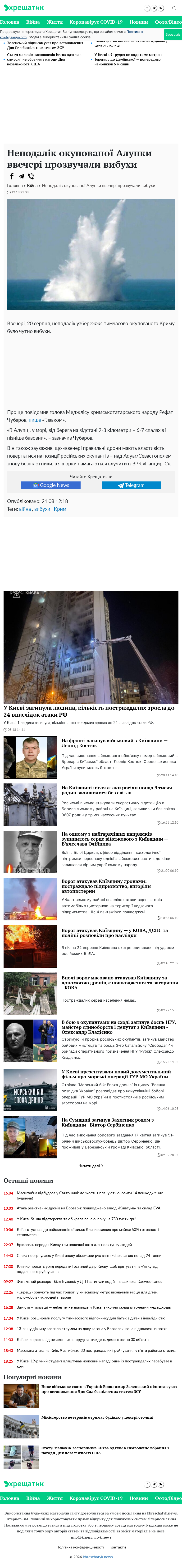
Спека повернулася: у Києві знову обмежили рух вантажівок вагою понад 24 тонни (89, 1256)
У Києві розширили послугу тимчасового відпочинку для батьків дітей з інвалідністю (91, 1318)
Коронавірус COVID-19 (96, 22)
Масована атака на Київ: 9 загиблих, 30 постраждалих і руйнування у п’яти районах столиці (97, 1350)
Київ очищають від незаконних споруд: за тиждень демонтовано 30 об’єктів (83, 1340)
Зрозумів (173, 34)
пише (35, 420)
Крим (60, 509)
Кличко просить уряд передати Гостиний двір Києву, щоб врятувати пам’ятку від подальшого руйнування (87, 1269)
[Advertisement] (91, 108)
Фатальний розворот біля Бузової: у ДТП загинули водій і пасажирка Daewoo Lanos (89, 1282)
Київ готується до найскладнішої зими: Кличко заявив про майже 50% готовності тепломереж (88, 1232)
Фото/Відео (168, 22)
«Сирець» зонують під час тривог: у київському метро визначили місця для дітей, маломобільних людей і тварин (87, 1294)
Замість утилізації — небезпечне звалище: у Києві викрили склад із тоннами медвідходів (94, 1307)
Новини (139, 22)
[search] (174, 8)
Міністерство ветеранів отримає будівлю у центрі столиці (131, 43)
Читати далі (90, 1166)
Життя (55, 22)
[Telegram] (21, 176)
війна (25, 509)
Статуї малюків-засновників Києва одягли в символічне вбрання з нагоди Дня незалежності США (44, 59)
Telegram (135, 485)
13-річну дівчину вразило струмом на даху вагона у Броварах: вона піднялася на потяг (92, 1329)
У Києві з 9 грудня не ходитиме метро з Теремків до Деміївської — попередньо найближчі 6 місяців (128, 59)
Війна (33, 22)
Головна (9, 22)
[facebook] (147, 8)
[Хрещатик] (24, 8)
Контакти (117, 1547)
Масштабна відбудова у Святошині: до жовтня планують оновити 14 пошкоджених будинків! (90, 1195)
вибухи (42, 509)
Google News (54, 485)
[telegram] (154, 8)
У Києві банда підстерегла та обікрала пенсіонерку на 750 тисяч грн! (76, 1219)
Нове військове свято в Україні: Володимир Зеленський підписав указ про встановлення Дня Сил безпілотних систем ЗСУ (45, 43)
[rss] (161, 8)
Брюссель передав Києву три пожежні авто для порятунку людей (74, 1245)
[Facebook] (12, 176)
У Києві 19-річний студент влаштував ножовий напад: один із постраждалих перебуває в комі (94, 1363)
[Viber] (31, 176)
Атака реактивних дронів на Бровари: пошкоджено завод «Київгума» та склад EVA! (89, 1208)
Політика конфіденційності (80, 1547)
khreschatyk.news (98, 1557)
